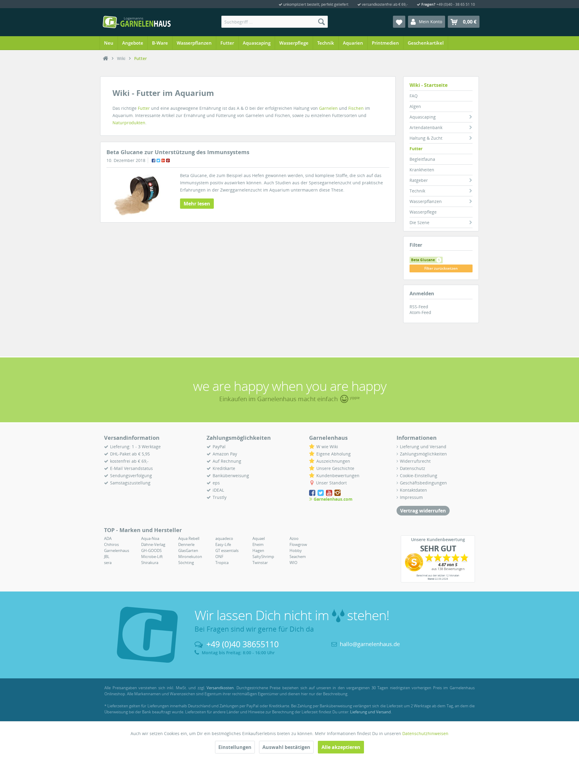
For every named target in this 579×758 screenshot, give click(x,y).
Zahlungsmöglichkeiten (423, 454)
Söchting (186, 562)
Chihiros (111, 544)
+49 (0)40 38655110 (242, 644)
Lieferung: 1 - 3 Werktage (135, 446)
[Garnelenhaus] (105, 58)
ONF (219, 556)
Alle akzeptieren (340, 747)
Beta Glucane (425, 259)
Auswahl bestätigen (286, 747)
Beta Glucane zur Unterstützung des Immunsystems (177, 152)
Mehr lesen (197, 203)
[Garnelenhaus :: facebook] (312, 493)
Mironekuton (190, 556)
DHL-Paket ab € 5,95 (130, 454)
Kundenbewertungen (337, 475)
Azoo (294, 538)
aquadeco (224, 538)
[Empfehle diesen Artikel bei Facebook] (153, 160)
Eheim (258, 544)
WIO (293, 562)
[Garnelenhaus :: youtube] (329, 493)
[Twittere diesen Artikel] (158, 160)
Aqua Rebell (188, 538)
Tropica (222, 562)
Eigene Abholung (333, 454)
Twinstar (260, 562)
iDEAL (218, 490)
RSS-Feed (419, 306)
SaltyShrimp (263, 556)
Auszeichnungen (333, 461)
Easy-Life (223, 544)
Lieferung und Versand (423, 446)
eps (216, 483)
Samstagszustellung (130, 483)
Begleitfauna (422, 159)
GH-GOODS (151, 550)
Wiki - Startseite (429, 85)
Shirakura (149, 562)
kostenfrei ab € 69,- (129, 461)
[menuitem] (274, 22)
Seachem (298, 556)
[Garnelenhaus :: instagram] (337, 493)
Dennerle (186, 544)
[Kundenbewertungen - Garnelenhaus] (437, 562)
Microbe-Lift (152, 556)
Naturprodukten (128, 122)
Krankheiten (422, 170)
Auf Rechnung (227, 461)
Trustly (219, 497)
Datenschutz (412, 468)
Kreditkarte (224, 468)
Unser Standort (331, 483)
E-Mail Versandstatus (131, 468)
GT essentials (227, 550)
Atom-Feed (420, 312)
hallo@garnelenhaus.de (370, 644)
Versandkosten (220, 687)
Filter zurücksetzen (441, 268)
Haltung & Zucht (426, 138)
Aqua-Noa (150, 538)
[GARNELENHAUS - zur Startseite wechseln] (137, 22)
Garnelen (328, 108)
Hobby (296, 550)
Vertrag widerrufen (423, 510)
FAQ (414, 96)
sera (108, 562)
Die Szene (419, 222)
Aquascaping (423, 117)
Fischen (356, 108)
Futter (416, 148)
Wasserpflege (423, 212)
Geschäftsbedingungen (423, 483)
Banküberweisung (231, 475)
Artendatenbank (426, 127)
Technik (417, 191)
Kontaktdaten (413, 490)
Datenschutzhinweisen (425, 733)
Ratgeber (419, 180)
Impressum (411, 497)
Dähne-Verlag (153, 544)
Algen (415, 106)
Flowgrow (298, 544)
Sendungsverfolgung (131, 475)
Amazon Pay (225, 454)
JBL (106, 556)
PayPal (219, 446)
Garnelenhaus (116, 550)
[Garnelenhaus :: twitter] (321, 493)
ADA (108, 538)
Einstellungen (235, 747)
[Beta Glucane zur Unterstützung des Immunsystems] (134, 195)
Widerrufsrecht (415, 461)
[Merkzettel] (399, 22)
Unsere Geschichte (335, 468)
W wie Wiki (327, 446)
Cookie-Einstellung (418, 475)
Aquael (258, 538)
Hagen (258, 550)
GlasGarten (188, 550)
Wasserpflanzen (426, 201)
